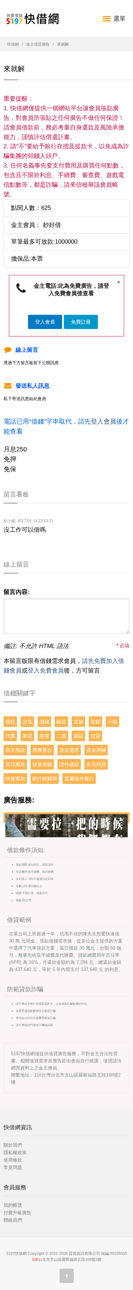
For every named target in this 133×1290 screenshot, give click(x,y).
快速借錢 (42, 764)
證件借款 (69, 764)
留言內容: (17, 592)
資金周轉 (96, 750)
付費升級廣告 (17, 1212)
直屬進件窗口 (79, 778)
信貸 (95, 736)
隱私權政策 (15, 1152)
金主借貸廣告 (38, 44)
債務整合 (42, 750)
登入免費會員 (46, 670)
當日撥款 (15, 764)
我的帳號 (13, 1205)
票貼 (78, 736)
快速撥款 (15, 778)
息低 (27, 721)
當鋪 (95, 721)
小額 (112, 721)
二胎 (61, 736)
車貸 (27, 736)
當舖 (78, 721)
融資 (61, 721)
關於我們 (13, 1145)
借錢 (44, 721)
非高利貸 (96, 764)
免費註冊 (81, 322)
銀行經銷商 (44, 778)
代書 (10, 736)
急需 (44, 736)
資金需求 (69, 750)
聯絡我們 (13, 1220)
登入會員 (45, 322)
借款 (10, 721)
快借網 (13, 44)
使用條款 (13, 1160)
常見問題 (13, 1167)
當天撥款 (15, 750)
